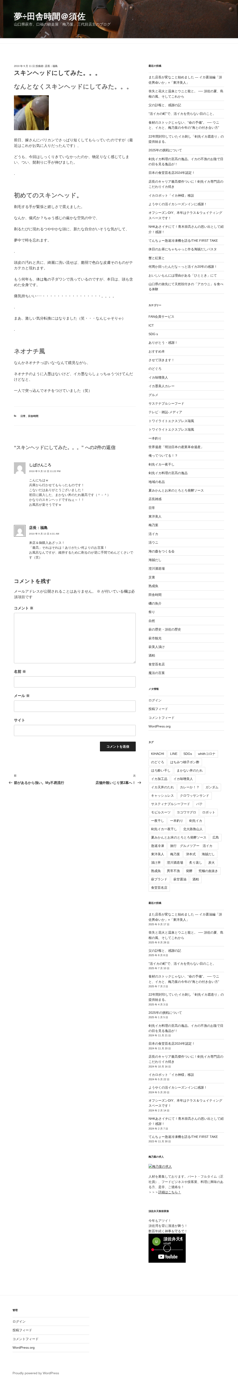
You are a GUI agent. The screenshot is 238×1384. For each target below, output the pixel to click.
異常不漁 (173, 871)
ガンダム (211, 787)
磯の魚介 (155, 603)
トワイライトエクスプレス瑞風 (171, 421)
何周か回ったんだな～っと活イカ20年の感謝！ (183, 266)
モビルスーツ (161, 812)
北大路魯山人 (193, 829)
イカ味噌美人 (158, 377)
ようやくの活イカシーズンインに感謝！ (178, 204)
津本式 (191, 854)
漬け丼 (156, 862)
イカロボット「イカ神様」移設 (171, 195)
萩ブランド (159, 879)
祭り (152, 612)
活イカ (153, 534)
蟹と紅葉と (157, 258)
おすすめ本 (157, 351)
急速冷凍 (157, 846)
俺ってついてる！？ (163, 455)
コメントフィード (162, 718)
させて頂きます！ (162, 360)
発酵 (189, 871)
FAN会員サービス (161, 316)
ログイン (155, 700)
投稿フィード (158, 709)
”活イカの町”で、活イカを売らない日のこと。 (182, 114)
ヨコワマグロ (186, 812)
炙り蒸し (195, 862)
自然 (152, 621)
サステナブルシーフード (166, 403)
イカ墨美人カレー (162, 386)
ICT (151, 325)
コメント (23, 608)
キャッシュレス (162, 795)
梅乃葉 (153, 525)
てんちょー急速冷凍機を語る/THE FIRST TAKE (183, 240)
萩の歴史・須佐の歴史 (165, 629)
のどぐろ (155, 368)
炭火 (211, 862)
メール (22, 696)
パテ (199, 804)
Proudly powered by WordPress (36, 1373)
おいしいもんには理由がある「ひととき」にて (183, 275)
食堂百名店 (157, 664)
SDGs (187, 754)
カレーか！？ (189, 787)
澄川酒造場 (157, 568)
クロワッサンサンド (194, 795)
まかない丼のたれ (190, 770)
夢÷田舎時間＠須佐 (50, 16)
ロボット (208, 812)
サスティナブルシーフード (170, 804)
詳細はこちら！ (169, 1192)
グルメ (153, 395)
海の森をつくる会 (162, 551)
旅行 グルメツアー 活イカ (193, 846)
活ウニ (153, 542)
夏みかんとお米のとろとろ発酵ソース (176, 490)
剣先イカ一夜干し (162, 464)
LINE (173, 754)
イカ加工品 (159, 779)
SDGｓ (154, 334)
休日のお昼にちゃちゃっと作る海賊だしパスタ (183, 249)
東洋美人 (155, 516)
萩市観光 (155, 638)
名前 (20, 672)
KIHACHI (157, 754)
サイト (19, 720)
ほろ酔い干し (161, 770)
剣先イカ (195, 820)
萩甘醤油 (179, 879)
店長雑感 (155, 499)
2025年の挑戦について (165, 150)
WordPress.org (160, 726)
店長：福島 (51, 66)
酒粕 (152, 655)
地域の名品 (157, 482)
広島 (215, 837)
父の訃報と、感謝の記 (165, 105)
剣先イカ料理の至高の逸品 (168, 473)
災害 (152, 577)
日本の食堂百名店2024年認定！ (172, 173)
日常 (23, 416)
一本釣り (155, 438)
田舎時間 (33, 416)
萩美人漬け (157, 647)
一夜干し (157, 820)
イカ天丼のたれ (162, 787)
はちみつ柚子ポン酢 (184, 762)
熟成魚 (153, 586)
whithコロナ (206, 754)
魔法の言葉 (157, 673)
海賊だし (155, 560)
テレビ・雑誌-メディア (165, 412)
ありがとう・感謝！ (163, 342)
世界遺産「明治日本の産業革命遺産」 (176, 447)
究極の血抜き (208, 871)
